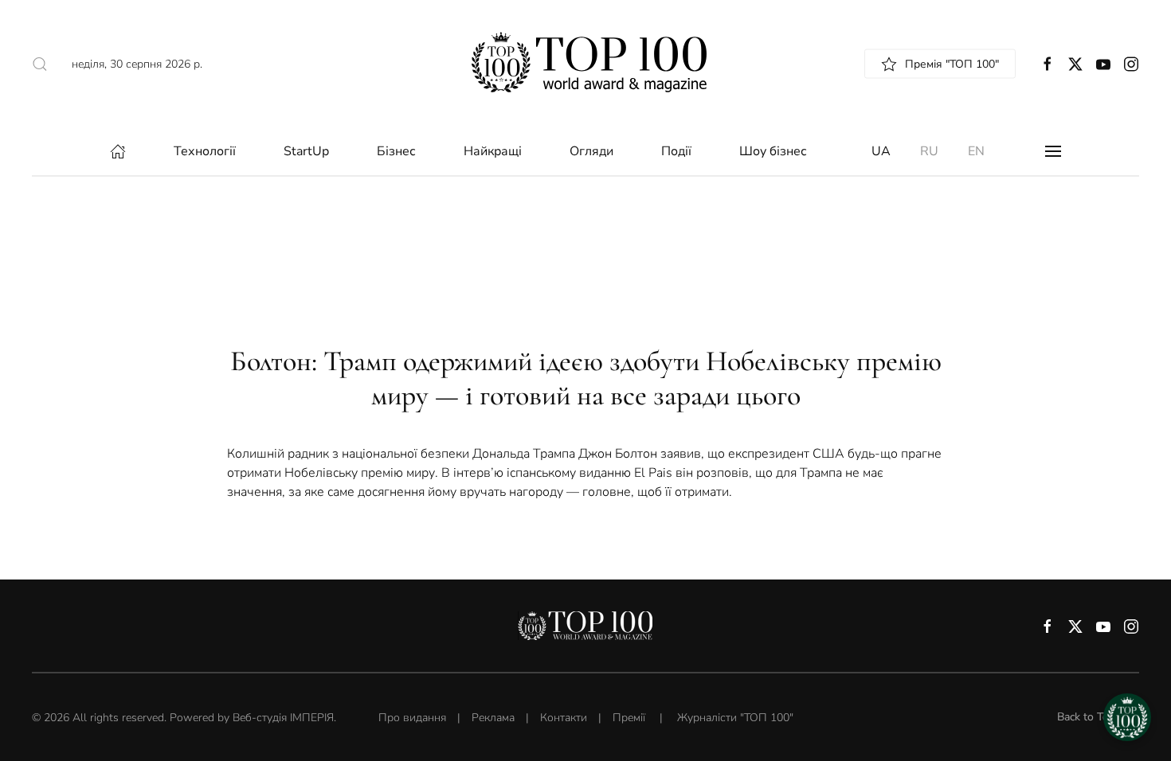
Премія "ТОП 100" (952, 64)
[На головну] (586, 64)
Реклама (493, 717)
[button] (1053, 151)
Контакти (563, 717)
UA (881, 151)
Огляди (591, 151)
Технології (205, 151)
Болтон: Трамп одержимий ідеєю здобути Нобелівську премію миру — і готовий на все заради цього (586, 378)
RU (929, 151)
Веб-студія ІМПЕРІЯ (283, 717)
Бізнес (396, 151)
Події (676, 151)
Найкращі (493, 151)
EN (976, 151)
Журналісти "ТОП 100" (735, 717)
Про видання (412, 717)
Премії (629, 717)
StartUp (306, 151)
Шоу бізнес (773, 151)
